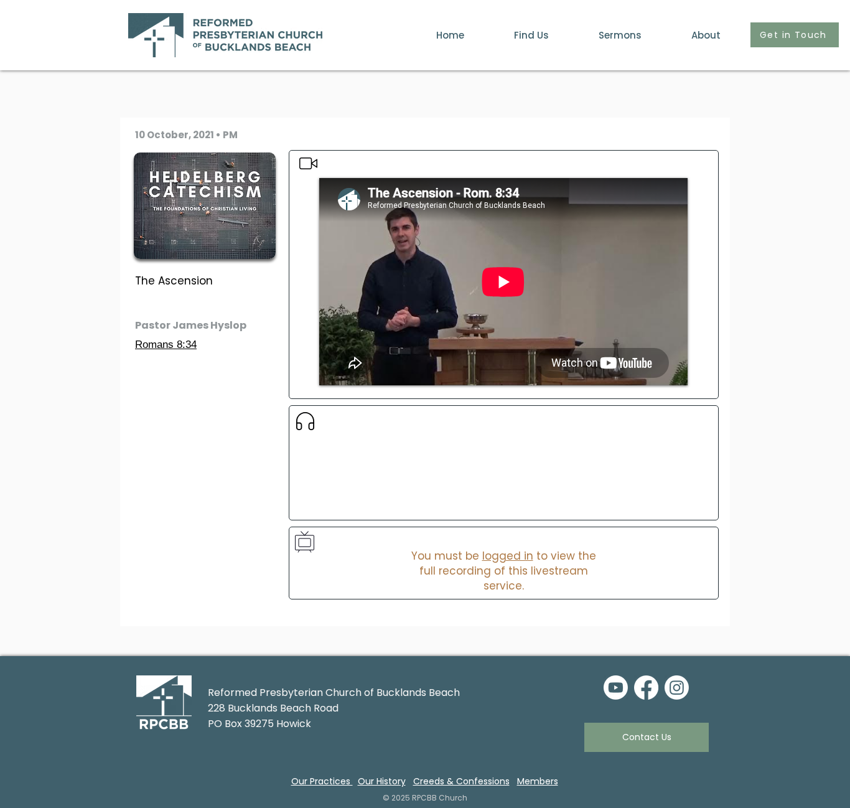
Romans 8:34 (166, 344)
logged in (507, 555)
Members (537, 781)
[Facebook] (646, 687)
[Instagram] (677, 687)
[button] (690, 35)
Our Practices (322, 781)
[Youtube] (616, 687)
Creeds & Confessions (461, 781)
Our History (382, 781)
